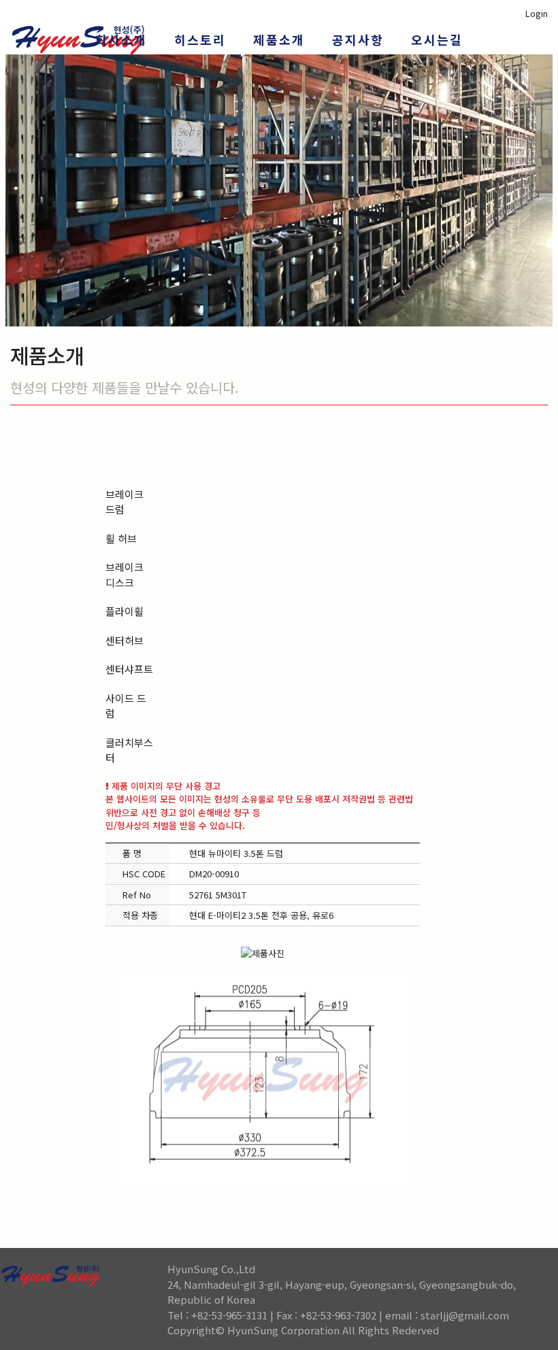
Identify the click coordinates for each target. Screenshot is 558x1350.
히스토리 (200, 39)
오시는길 (437, 39)
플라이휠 (124, 611)
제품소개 (279, 39)
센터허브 (124, 640)
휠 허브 (121, 538)
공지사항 (358, 39)
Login (536, 13)
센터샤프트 (129, 669)
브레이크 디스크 (124, 575)
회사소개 (121, 39)
